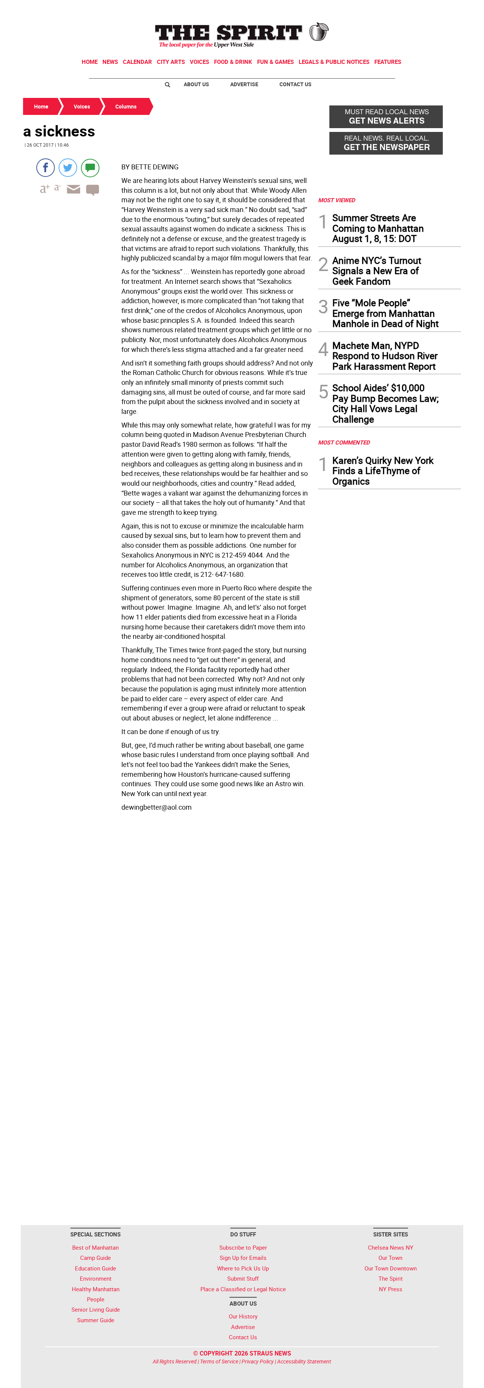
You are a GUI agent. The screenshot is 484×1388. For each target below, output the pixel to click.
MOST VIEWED (336, 200)
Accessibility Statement (304, 1361)
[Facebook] (45, 167)
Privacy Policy (258, 1361)
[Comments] (90, 167)
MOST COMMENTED (344, 442)
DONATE (442, 9)
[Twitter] (68, 167)
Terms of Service (219, 1361)
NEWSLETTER (400, 9)
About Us (196, 84)
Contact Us (295, 84)
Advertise (244, 84)
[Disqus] (168, 917)
